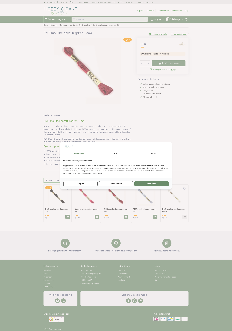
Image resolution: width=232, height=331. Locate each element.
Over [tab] (116, 153)
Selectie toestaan (116, 183)
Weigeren (80, 183)
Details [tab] (153, 153)
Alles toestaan (151, 183)
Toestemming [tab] (79, 153)
